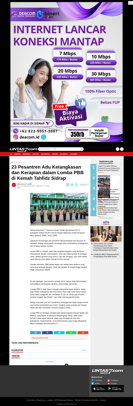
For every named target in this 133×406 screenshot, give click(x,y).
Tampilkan (84, 350)
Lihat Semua (50, 361)
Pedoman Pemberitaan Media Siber (86, 400)
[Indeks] (117, 149)
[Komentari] (83, 332)
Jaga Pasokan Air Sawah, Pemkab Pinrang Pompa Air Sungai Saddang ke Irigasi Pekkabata (108, 203)
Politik (36, 154)
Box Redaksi (31, 400)
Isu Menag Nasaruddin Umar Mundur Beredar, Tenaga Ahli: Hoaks (108, 200)
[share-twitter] (72, 184)
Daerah (17, 154)
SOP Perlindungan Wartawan (63, 400)
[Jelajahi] (130, 3)
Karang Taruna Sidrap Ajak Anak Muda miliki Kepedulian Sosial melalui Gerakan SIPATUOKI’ (108, 211)
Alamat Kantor (41, 400)
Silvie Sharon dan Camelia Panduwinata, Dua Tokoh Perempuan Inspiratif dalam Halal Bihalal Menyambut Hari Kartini (106, 247)
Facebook (103, 400)
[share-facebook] (67, 184)
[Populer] (121, 149)
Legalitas (50, 400)
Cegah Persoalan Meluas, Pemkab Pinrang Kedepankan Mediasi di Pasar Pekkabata (109, 168)
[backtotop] (66, 366)
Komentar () (83, 184)
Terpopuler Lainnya (106, 218)
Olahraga (45, 154)
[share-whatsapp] (76, 184)
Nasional (26, 154)
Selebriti (64, 154)
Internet (73, 154)
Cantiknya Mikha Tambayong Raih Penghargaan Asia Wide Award (106, 255)
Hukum (55, 154)
